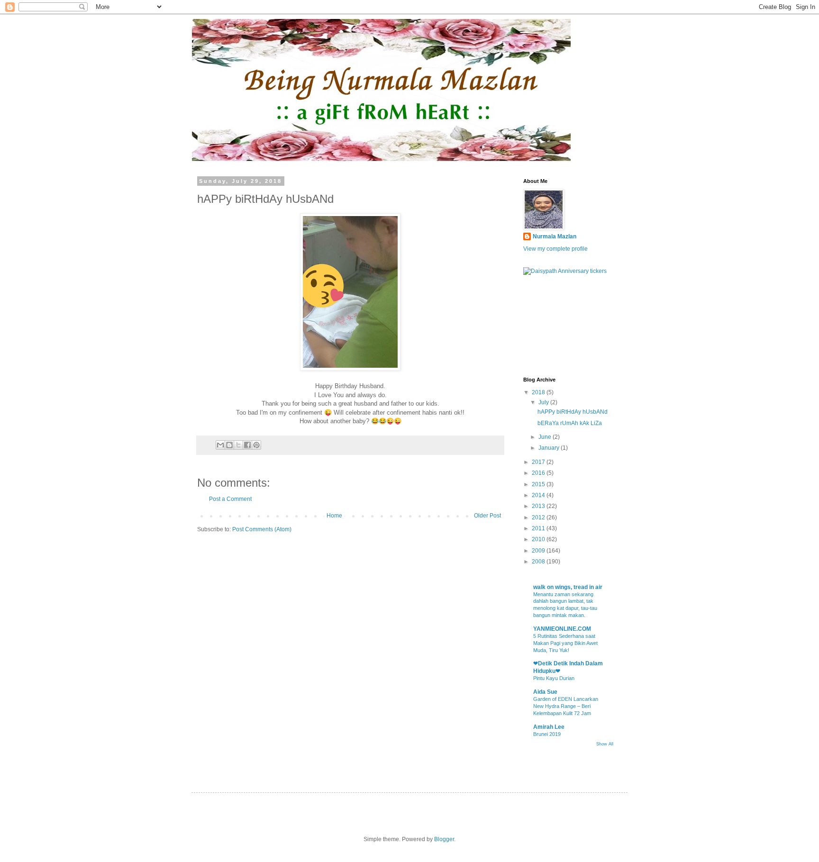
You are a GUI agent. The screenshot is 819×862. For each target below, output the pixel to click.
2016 (539, 473)
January (549, 448)
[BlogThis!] (229, 445)
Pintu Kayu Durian (553, 678)
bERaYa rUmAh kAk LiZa (569, 423)
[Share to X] (238, 445)
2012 (539, 517)
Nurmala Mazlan (554, 236)
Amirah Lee (548, 727)
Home (334, 515)
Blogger (444, 839)
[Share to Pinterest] (256, 445)
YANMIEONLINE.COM (562, 629)
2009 (539, 550)
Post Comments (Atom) (261, 529)
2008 (539, 561)
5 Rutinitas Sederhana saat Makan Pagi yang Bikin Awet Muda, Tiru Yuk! (565, 643)
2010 (539, 539)
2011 (539, 528)
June (545, 437)
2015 (539, 484)
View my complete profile (555, 248)
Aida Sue (545, 692)
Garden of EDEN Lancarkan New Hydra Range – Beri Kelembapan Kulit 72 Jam (565, 706)
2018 (539, 392)
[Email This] (220, 445)
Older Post (487, 515)
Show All (604, 744)
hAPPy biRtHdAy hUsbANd (572, 411)
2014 (539, 495)
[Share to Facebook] (247, 445)
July (544, 402)
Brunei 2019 (547, 734)
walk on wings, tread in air (567, 587)
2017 (539, 462)
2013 (539, 506)
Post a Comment (230, 499)
